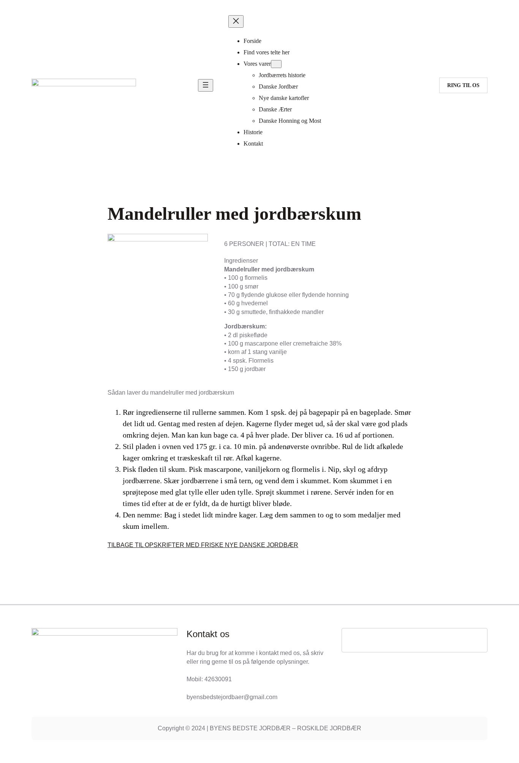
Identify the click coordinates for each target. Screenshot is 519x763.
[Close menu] (236, 21)
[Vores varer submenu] (276, 64)
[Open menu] (205, 85)
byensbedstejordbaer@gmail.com (232, 697)
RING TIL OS (463, 85)
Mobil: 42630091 (209, 679)
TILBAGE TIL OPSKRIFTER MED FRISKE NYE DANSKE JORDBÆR (203, 545)
